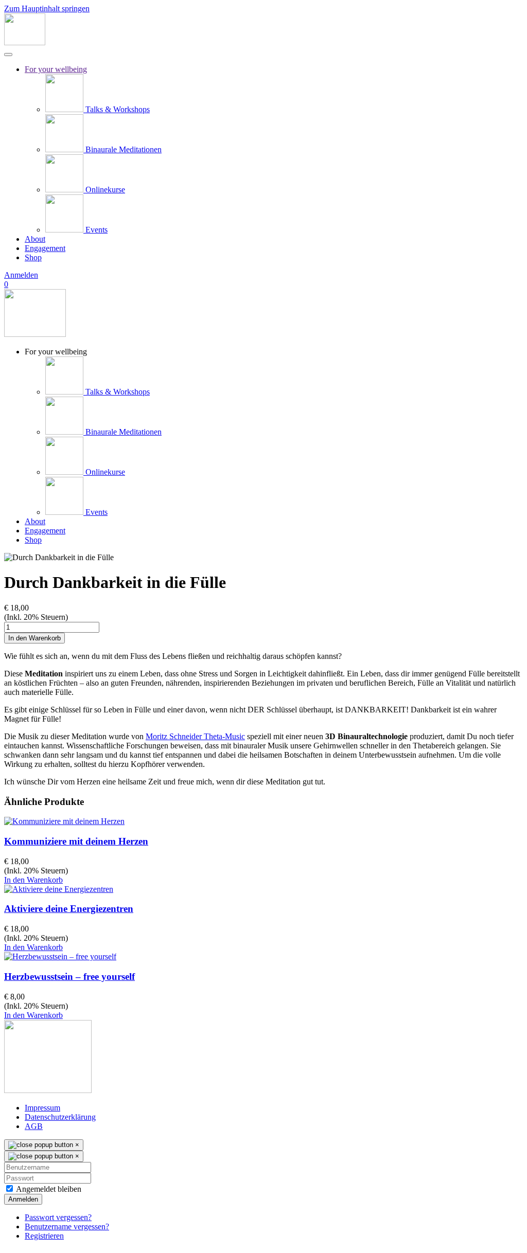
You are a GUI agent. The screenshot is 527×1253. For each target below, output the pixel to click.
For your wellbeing (56, 69)
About (35, 239)
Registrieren (44, 1235)
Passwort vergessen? (58, 1217)
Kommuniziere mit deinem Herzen (76, 841)
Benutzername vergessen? (67, 1226)
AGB (34, 1126)
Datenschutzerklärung (60, 1117)
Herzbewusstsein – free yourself (69, 976)
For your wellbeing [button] (56, 351)
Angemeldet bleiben (47, 1189)
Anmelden (21, 275)
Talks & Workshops (116, 109)
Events (95, 229)
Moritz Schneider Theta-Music (195, 736)
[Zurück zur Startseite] (24, 42)
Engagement (45, 248)
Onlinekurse (104, 189)
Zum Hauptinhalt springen (47, 8)
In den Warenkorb (33, 879)
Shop (33, 257)
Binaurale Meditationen (122, 149)
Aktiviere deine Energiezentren (68, 908)
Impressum (42, 1107)
